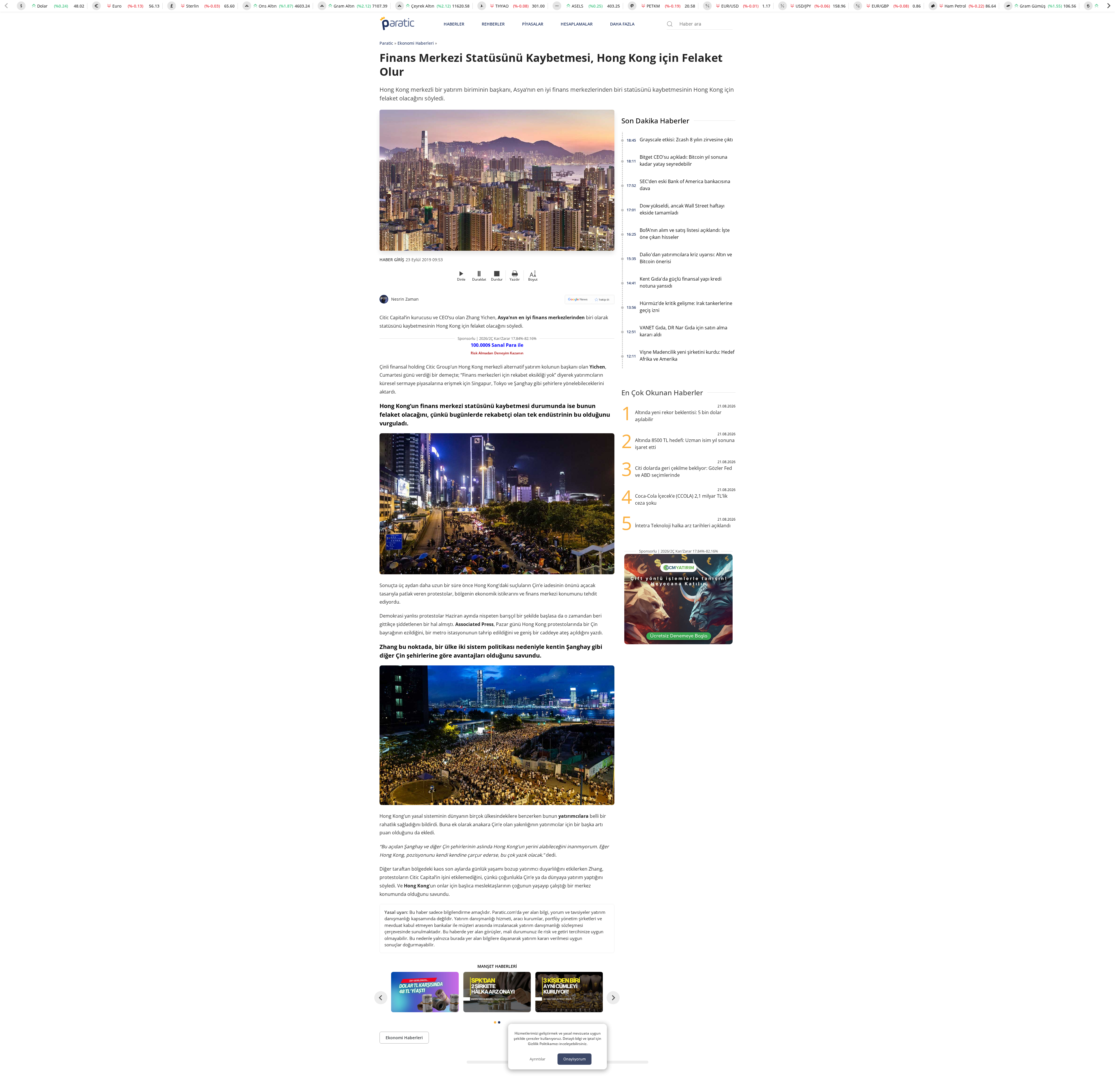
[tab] (495, 1022)
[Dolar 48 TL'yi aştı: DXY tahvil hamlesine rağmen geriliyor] (424, 992)
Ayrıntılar (537, 1059)
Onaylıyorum (574, 1059)
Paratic (386, 43)
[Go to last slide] (380, 997)
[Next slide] (1108, 5)
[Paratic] (397, 24)
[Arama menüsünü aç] (669, 24)
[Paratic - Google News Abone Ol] (589, 301)
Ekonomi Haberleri (416, 43)
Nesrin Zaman (405, 299)
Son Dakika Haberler (655, 120)
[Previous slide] (6, 5)
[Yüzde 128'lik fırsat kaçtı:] (569, 992)
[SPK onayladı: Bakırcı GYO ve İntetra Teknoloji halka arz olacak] (496, 992)
